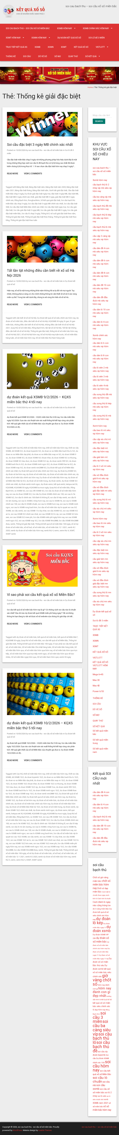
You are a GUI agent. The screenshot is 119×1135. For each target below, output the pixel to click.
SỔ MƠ (57, 56)
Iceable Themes (45, 1130)
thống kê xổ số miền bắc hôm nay (63, 331)
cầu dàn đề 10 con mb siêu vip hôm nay (101, 288)
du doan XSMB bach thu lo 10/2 (19, 790)
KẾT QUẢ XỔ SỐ (81, 47)
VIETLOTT (100, 47)
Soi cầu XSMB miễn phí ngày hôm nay (48, 517)
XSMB (37, 47)
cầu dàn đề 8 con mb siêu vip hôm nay (101, 276)
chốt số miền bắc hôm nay (56, 448)
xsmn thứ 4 (64, 530)
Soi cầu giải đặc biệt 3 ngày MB (26, 210)
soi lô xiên (102, 1096)
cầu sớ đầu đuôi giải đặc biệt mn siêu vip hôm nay (101, 583)
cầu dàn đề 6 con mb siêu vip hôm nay (101, 263)
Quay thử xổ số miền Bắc (21, 328)
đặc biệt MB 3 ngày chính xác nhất (20, 197)
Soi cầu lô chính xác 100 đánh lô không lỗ (32, 497)
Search (99, 121)
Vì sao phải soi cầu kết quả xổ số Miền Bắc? (41, 595)
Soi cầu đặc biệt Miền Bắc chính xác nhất (27, 207)
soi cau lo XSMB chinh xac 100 (18, 830)
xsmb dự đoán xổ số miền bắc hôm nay (27, 530)
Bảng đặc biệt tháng (23, 190)
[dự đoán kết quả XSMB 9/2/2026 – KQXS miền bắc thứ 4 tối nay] (42, 388)
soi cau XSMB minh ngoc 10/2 (30, 847)
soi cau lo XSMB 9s (54, 501)
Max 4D (96, 685)
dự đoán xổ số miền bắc (36, 474)
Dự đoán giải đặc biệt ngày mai (38, 194)
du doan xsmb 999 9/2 (59, 461)
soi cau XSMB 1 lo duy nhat (35, 511)
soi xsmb (104, 1099)
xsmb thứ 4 (48, 530)
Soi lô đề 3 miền (97, 38)
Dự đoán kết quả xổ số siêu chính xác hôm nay (56, 318)
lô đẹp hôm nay (99, 1010)
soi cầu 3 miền (99, 1017)
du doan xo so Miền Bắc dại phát (19, 780)
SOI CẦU (27, 56)
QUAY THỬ (73, 56)
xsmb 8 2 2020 (31, 857)
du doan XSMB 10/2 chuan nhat (23, 784)
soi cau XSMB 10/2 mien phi (45, 843)
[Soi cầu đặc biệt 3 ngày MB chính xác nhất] (42, 136)
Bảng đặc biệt (22, 187)
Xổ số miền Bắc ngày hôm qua (23, 657)
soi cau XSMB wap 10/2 (54, 847)
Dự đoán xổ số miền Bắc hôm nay (53, 477)
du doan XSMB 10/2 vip (28, 787)
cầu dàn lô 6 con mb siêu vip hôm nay (101, 346)
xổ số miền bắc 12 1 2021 (56, 527)
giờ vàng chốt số (102, 980)
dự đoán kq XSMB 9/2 (67, 471)
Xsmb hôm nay (64, 28)
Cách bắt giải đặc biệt (58, 190)
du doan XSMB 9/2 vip (39, 461)
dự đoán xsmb (55, 481)
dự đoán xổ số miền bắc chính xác (61, 474)
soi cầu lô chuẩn (100, 1079)
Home (90, 87)
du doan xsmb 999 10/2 (66, 787)
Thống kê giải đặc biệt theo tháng (39, 217)
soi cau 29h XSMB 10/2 (52, 817)
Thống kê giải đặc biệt (15, 217)
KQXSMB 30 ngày (56, 321)
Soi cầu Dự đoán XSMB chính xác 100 (48, 494)
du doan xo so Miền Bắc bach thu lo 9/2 (58, 451)
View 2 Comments (33, 173)
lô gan (66, 321)
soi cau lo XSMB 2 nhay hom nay (31, 501)
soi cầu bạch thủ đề (101, 1046)
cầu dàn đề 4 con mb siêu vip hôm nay (101, 251)
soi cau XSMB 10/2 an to (20, 840)
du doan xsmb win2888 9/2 (35, 468)
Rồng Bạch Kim (21, 200)
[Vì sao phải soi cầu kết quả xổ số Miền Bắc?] (42, 586)
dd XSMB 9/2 (17, 451)
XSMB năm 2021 (100, 1103)
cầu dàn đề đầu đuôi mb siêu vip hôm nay (100, 300)
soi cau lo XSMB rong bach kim (24, 507)
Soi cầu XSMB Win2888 (48, 521)
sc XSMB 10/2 (36, 817)
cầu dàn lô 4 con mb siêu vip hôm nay (101, 325)
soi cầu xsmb (17, 511)
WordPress (17, 1130)
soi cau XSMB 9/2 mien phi (21, 517)
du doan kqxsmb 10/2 (34, 777)
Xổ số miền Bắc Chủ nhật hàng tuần (36, 647)
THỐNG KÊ (11, 56)
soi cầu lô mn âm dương (21, 827)
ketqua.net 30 (71, 484)
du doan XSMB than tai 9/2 (62, 464)
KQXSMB (9, 487)
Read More (12, 173)
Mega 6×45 (98, 674)
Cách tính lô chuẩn (104, 899)
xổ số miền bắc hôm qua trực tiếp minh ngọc (28, 654)
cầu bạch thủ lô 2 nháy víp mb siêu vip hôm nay (102, 188)
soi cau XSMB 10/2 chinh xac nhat (46, 840)
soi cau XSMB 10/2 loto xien (21, 843)
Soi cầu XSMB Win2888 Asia (26, 850)
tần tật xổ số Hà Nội (53, 328)
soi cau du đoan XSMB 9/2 (20, 494)
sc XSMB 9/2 (20, 491)
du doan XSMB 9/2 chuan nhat (38, 458)
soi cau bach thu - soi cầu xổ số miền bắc (45, 150)
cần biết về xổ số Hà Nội (26, 318)
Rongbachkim (34, 200)
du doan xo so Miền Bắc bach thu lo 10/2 (61, 777)
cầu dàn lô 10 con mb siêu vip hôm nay (101, 313)
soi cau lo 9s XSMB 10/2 (20, 823)
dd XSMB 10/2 (18, 777)
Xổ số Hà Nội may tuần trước (52, 334)
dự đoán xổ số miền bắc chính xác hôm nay (32, 804)
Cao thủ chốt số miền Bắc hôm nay (31, 448)
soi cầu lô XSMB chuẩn (27, 504)
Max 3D (96, 680)
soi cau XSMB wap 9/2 (28, 521)
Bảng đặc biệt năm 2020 (56, 187)
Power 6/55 (98, 691)
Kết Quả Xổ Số (106, 1000)
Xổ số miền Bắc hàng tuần (63, 647)
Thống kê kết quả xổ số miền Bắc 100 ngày (52, 524)
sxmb (12, 524)
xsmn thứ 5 (20, 860)
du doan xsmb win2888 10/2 (46, 794)
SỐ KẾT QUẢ (91, 56)
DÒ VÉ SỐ (42, 56)
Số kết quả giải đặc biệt (50, 200)
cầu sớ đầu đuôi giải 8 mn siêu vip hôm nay (101, 571)
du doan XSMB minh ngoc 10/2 (46, 790)
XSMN (51, 47)
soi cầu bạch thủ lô (102, 1038)
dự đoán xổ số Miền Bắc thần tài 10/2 (24, 807)
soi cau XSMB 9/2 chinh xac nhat (24, 514)
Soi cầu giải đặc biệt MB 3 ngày (53, 210)
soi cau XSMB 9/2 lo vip (49, 514)
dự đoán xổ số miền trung (37, 481)
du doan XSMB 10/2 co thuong (50, 784)
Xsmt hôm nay (13, 38)
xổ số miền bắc (39, 527)
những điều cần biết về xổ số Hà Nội (29, 325)
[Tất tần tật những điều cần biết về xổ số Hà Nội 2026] (42, 262)
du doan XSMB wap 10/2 (23, 794)
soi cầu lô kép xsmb (58, 497)
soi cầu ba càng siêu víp (102, 1027)
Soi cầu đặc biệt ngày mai (55, 207)
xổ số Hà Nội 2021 (13, 334)
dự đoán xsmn (47, 484)
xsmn (56, 530)
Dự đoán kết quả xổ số (69, 38)
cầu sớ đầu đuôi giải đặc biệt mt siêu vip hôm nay (102, 490)
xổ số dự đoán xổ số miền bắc (39, 853)
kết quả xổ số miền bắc (47, 637)
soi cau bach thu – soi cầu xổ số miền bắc (28, 28)
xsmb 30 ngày (65, 657)
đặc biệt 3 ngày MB (59, 194)
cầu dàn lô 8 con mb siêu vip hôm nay (101, 358)
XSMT (63, 47)
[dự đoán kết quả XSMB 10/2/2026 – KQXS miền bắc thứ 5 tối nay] (40, 714)
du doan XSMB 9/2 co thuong (64, 458)
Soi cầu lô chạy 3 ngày (31, 213)
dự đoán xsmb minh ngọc (29, 484)
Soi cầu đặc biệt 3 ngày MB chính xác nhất (40, 145)
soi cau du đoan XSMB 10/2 (38, 820)
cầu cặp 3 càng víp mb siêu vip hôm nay (101, 239)
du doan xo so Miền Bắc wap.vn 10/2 (49, 780)
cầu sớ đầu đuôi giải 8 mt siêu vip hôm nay (101, 478)
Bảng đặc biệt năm (37, 187)
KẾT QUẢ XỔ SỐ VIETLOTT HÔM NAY (100, 665)
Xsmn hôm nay (39, 38)
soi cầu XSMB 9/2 (54, 511)
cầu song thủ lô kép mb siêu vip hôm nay (102, 406)
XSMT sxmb (11, 534)
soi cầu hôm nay (102, 1066)
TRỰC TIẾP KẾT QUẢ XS (16, 47)
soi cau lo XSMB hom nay (48, 504)
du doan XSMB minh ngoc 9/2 (37, 464)
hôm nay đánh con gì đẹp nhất (102, 992)
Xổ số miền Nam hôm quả (47, 657)
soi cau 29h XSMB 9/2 (35, 491)
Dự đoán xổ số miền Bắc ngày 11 (101, 951)
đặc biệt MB (73, 194)
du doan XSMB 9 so (47, 787)
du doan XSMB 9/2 (17, 458)
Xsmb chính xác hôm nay (96, 28)
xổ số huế (28, 527)
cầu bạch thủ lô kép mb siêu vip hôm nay (102, 218)
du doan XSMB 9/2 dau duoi (17, 461)
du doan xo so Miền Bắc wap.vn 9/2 (46, 454)
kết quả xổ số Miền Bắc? (67, 637)
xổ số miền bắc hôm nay (25, 338)
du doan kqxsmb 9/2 (32, 451)
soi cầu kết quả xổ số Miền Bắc (55, 640)
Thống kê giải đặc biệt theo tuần (23, 220)
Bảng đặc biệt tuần (40, 190)
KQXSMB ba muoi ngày (39, 487)
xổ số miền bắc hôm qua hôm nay (38, 650)
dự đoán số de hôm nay (15, 474)
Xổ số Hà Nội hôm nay (30, 334)
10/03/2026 (21, 150)
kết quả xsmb (59, 484)
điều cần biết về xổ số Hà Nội (36, 321)
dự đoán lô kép (101, 920)
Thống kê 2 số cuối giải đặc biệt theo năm (58, 213)
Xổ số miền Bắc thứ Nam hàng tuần (50, 338)
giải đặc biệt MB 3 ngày (44, 197)
